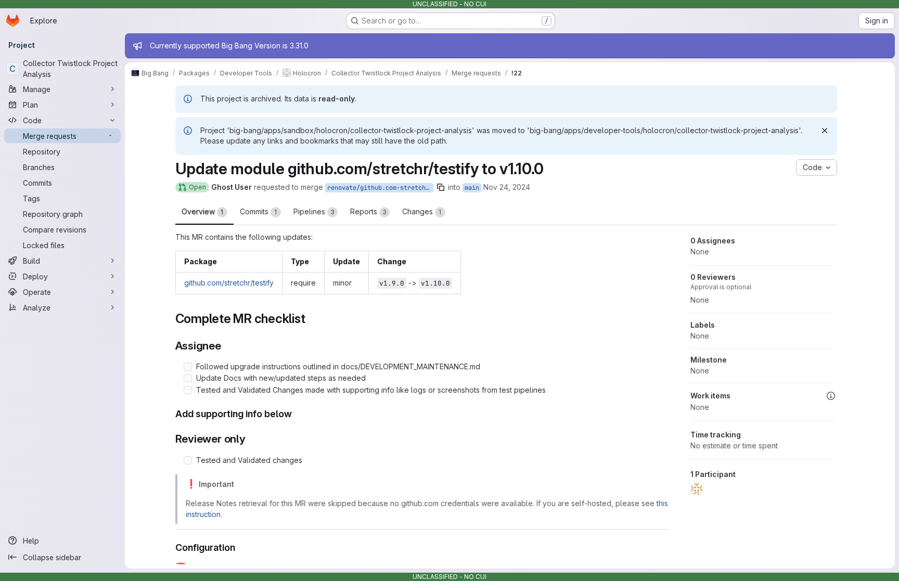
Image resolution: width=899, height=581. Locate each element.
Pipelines (314, 211)
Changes (422, 211)
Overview (203, 211)
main (472, 188)
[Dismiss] (824, 130)
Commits (258, 211)
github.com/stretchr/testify (229, 282)
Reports (368, 211)
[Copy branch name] (440, 187)
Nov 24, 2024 (506, 187)
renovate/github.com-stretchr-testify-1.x (380, 188)
